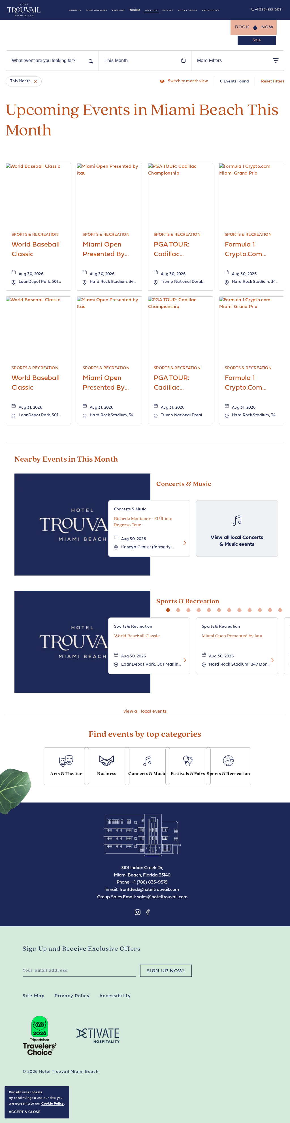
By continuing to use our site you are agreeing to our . (37, 1098)
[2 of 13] (179, 608)
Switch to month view (184, 81)
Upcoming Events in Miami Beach (142, 121)
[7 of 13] (230, 608)
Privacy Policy (72, 996)
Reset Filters (272, 81)
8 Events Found (234, 81)
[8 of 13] (240, 608)
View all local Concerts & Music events (237, 541)
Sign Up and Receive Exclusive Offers (82, 949)
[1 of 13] (169, 608)
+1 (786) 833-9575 (268, 9)
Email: (111, 890)
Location (151, 11)
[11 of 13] (271, 608)
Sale (257, 40)
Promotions (210, 11)
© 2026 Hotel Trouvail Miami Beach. (61, 1072)
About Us (75, 11)
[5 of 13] (210, 608)
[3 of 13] (189, 608)
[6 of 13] (220, 608)
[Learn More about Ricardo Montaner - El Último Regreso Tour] (183, 543)
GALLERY (168, 11)
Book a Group (187, 11)
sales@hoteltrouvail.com (162, 897)
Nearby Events (66, 460)
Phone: (124, 882)
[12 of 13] (281, 608)
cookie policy (52, 1103)
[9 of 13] (251, 608)
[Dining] (134, 10)
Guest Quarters (96, 11)
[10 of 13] (261, 608)
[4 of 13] (200, 608)
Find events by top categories (145, 734)
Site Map (34, 996)
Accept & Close (24, 1112)
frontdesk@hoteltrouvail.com (149, 890)
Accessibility (115, 996)
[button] (254, 27)
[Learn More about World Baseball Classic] (183, 660)
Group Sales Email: (116, 897)
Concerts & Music (183, 484)
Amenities (118, 11)
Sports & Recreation (187, 601)
